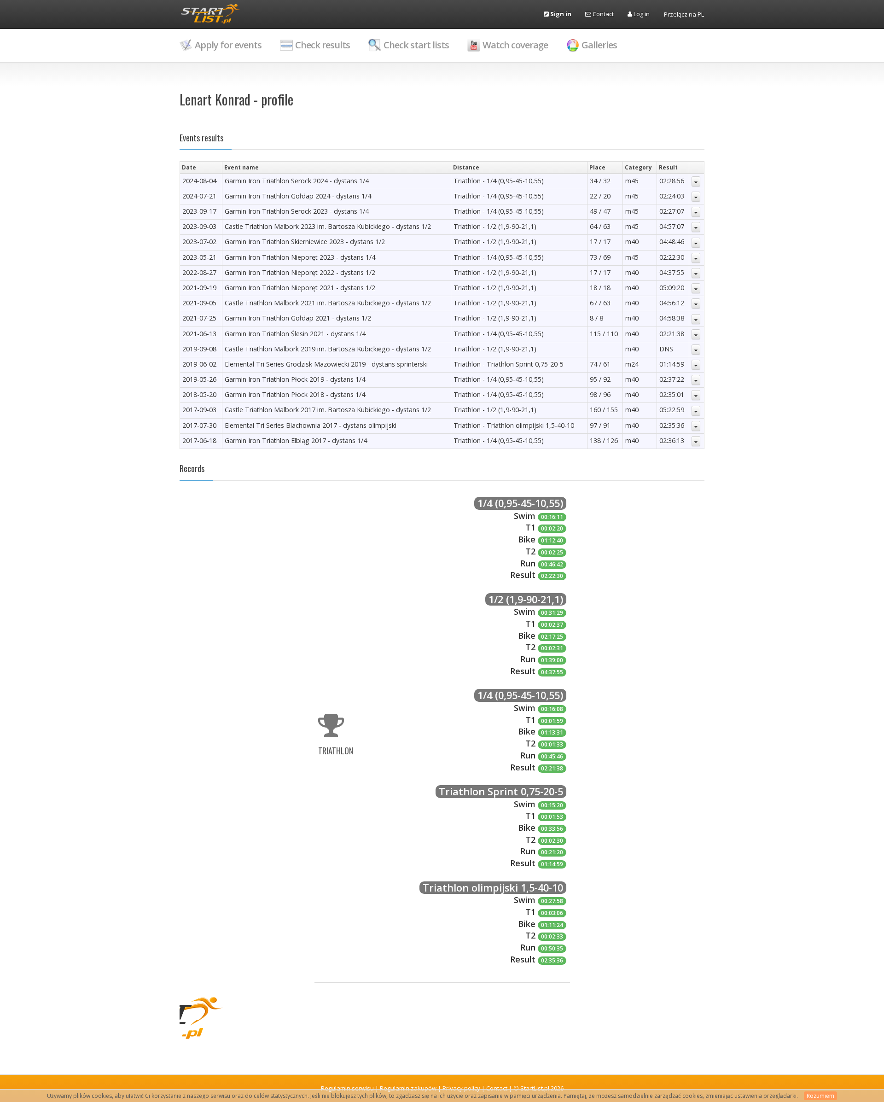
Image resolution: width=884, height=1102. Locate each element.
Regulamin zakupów (408, 1088)
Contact (602, 14)
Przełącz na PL (684, 14)
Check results (322, 45)
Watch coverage (515, 45)
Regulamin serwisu (347, 1088)
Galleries (599, 45)
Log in (641, 14)
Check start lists (416, 45)
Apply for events (228, 45)
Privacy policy (461, 1088)
